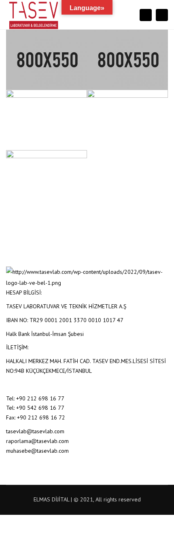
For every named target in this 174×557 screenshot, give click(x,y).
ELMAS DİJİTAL (51, 499)
